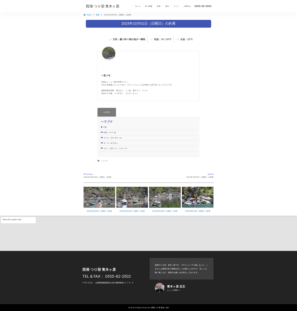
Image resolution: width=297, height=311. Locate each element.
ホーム (137, 6)
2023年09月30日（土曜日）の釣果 (97, 177)
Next (210, 174)
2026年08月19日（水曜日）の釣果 (132, 211)
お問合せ (187, 6)
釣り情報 (148, 6)
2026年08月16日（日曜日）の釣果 (197, 211)
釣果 (159, 6)
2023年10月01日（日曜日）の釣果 (199, 177)
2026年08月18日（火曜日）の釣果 (165, 211)
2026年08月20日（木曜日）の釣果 (99, 211)
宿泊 (167, 6)
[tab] (148, 112)
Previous (89, 174)
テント (176, 6)
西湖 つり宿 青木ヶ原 (102, 6)
